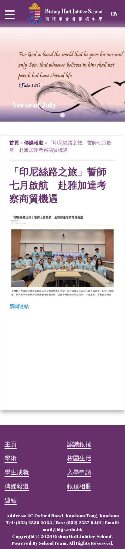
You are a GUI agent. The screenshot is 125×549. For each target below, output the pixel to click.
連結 (11, 500)
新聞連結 (19, 306)
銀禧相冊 (79, 486)
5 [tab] (81, 115)
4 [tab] (72, 115)
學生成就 (17, 472)
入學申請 (79, 472)
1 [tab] (44, 115)
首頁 (14, 142)
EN (114, 13)
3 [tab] (62, 115)
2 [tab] (53, 115)
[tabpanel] (62, 74)
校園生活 (79, 458)
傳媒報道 (33, 142)
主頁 (11, 444)
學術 (11, 458)
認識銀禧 (79, 444)
